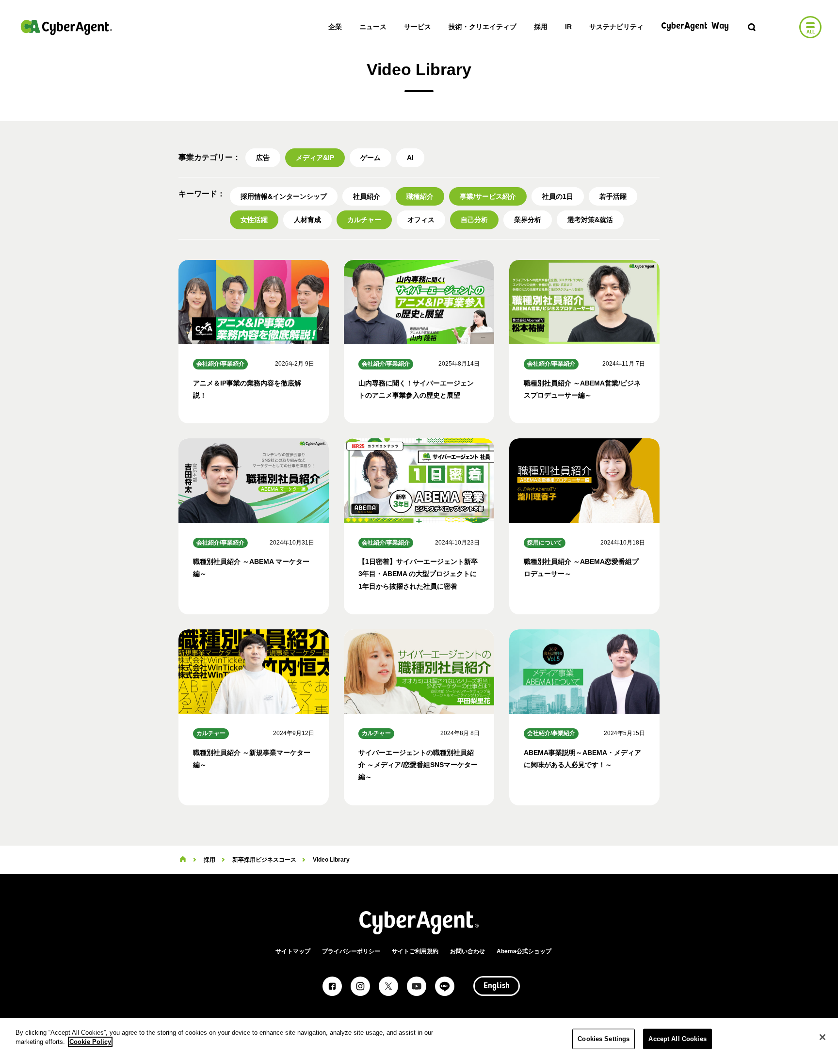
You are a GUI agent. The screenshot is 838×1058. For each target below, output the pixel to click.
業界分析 (527, 220)
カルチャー (364, 220)
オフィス (421, 220)
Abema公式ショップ (524, 951)
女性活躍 (254, 220)
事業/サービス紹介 (488, 196)
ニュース (373, 27)
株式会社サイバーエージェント (66, 27)
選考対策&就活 (590, 220)
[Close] (822, 1037)
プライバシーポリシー (351, 951)
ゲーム (370, 157)
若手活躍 (613, 196)
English (496, 986)
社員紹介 (366, 196)
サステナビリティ (616, 27)
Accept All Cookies (677, 1038)
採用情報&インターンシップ (284, 196)
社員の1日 (557, 196)
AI (410, 157)
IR (568, 27)
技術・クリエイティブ (482, 27)
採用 (541, 27)
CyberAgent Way (695, 26)
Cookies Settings (603, 1038)
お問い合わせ (467, 951)
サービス (417, 27)
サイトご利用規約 (415, 951)
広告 (263, 157)
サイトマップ (292, 951)
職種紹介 (420, 196)
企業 (335, 27)
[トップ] (182, 859)
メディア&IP (315, 157)
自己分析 (474, 220)
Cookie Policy (90, 1041)
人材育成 (307, 220)
